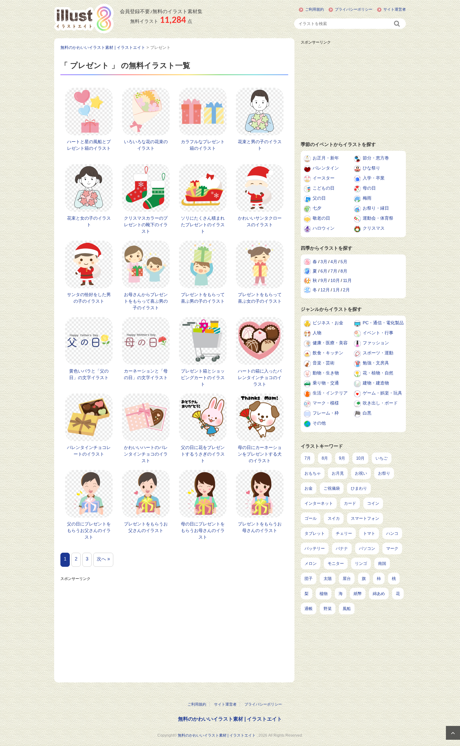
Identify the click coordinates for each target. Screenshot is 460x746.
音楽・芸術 (324, 362)
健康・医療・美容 (330, 342)
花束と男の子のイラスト (260, 145)
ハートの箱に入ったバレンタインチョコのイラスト (260, 377)
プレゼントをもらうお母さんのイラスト (260, 527)
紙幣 (358, 593)
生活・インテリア (330, 392)
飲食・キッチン (328, 352)
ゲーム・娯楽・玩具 (382, 392)
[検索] (397, 23)
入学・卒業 (374, 177)
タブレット (314, 533)
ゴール (310, 518)
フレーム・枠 (326, 412)
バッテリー (314, 548)
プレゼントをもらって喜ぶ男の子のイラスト (203, 298)
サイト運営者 (394, 9)
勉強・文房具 (376, 362)
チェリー (344, 533)
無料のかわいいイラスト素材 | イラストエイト (230, 719)
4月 (333, 261)
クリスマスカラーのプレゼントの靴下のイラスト (146, 225)
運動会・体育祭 (378, 218)
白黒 (367, 412)
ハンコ (392, 533)
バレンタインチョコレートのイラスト (89, 450)
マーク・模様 (326, 402)
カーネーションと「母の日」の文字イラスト (146, 374)
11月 (347, 280)
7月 (333, 271)
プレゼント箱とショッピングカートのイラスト (203, 377)
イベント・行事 (378, 332)
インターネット (318, 503)
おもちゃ (312, 473)
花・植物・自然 (378, 372)
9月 (323, 280)
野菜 (328, 608)
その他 (319, 422)
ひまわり (359, 488)
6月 (323, 271)
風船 (347, 608)
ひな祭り (371, 167)
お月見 (338, 473)
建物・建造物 (376, 382)
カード (350, 503)
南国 (382, 563)
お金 (308, 488)
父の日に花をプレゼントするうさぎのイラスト (203, 454)
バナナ (342, 548)
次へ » (103, 558)
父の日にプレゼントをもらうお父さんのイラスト (89, 530)
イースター (324, 177)
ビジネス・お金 (328, 322)
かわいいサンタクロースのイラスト (260, 221)
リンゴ (361, 563)
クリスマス (374, 228)
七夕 (317, 208)
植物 (323, 593)
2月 (346, 289)
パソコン (367, 548)
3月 (323, 261)
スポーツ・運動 (378, 352)
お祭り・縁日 (376, 208)
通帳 (308, 608)
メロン (310, 563)
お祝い (361, 473)
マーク (392, 548)
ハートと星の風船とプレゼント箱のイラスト (89, 145)
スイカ (334, 518)
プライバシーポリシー (353, 9)
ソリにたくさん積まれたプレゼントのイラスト (203, 225)
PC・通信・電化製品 (383, 322)
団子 (308, 578)
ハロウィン (324, 228)
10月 (335, 280)
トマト (369, 533)
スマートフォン (365, 518)
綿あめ (379, 593)
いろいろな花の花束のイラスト (146, 145)
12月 (325, 289)
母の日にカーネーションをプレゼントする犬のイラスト (260, 454)
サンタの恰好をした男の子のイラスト (89, 298)
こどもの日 (324, 187)
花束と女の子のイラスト (89, 221)
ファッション (376, 342)
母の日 (369, 187)
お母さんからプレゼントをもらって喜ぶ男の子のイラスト (146, 301)
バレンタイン (326, 167)
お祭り (384, 473)
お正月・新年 (326, 157)
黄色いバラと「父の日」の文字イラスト (89, 374)
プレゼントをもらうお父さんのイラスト (146, 527)
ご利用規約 (314, 9)
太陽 (328, 578)
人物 (317, 332)
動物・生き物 (326, 372)
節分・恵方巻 (376, 157)
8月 (343, 271)
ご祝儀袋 (332, 488)
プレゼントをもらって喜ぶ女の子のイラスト (260, 298)
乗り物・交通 (326, 382)
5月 (343, 261)
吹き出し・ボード (380, 402)
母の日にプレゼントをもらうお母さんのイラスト (203, 530)
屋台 (347, 578)
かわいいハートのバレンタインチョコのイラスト (146, 454)
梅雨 (367, 198)
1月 (336, 289)
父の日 (319, 198)
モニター (336, 563)
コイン (373, 503)
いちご (382, 458)
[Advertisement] (174, 627)
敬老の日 (321, 218)
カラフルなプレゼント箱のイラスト (203, 145)
